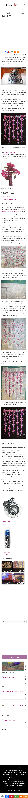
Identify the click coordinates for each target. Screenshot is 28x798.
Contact (7, 767)
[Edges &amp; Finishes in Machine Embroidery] (10, 174)
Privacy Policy (13, 767)
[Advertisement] (14, 35)
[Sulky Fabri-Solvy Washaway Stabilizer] (7, 538)
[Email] (12, 52)
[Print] (15, 52)
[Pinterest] (9, 52)
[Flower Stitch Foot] (12, 507)
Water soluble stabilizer (9, 199)
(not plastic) (16, 211)
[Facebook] (6, 52)
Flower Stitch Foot (8, 197)
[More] (18, 52)
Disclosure (20, 767)
